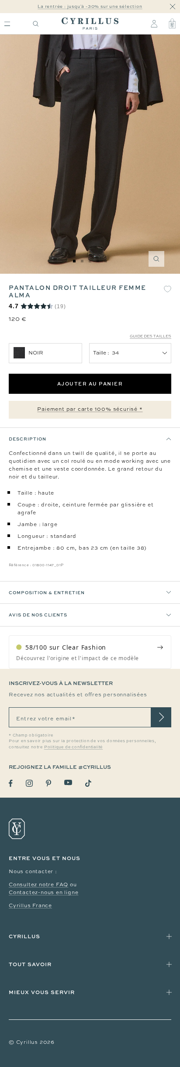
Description (27, 439)
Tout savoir (30, 964)
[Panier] (172, 23)
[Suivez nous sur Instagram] (29, 783)
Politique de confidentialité (73, 747)
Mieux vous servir (42, 992)
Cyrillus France (30, 905)
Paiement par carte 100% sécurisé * (89, 409)
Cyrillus (24, 936)
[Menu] (7, 24)
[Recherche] (36, 24)
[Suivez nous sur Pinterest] (48, 783)
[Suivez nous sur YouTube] (68, 782)
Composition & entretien (47, 592)
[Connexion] (154, 23)
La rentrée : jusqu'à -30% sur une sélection (90, 6)
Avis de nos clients (38, 615)
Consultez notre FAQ (38, 884)
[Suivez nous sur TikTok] (88, 783)
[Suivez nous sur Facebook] (11, 783)
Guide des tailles (150, 336)
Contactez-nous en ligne (43, 892)
